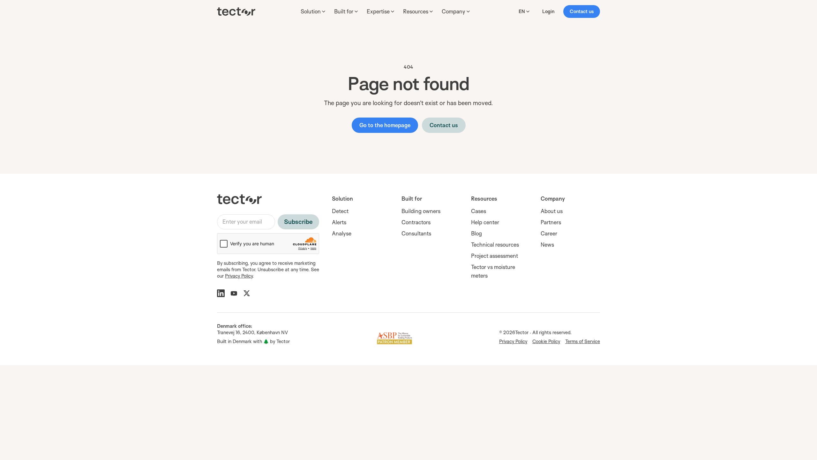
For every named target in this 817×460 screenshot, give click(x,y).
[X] (246, 293)
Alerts (339, 222)
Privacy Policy (238, 276)
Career (549, 233)
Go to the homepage (384, 125)
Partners (551, 222)
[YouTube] (234, 293)
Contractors (416, 222)
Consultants (416, 233)
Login (548, 11)
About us (552, 211)
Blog (476, 233)
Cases (478, 211)
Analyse (341, 233)
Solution (342, 198)
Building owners (420, 211)
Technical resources (495, 244)
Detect (340, 211)
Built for (411, 198)
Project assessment (494, 255)
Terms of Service (582, 341)
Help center (485, 222)
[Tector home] (236, 11)
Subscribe (298, 222)
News (547, 244)
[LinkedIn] (221, 293)
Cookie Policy (546, 341)
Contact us (582, 11)
